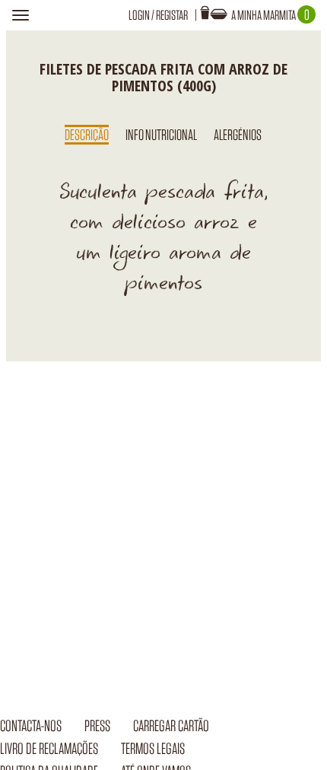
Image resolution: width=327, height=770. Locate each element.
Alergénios (238, 135)
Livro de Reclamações (49, 748)
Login (139, 15)
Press (97, 725)
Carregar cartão (171, 725)
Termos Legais (153, 748)
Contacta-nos (31, 725)
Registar (172, 15)
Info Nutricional (161, 135)
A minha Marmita (270, 15)
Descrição (87, 135)
